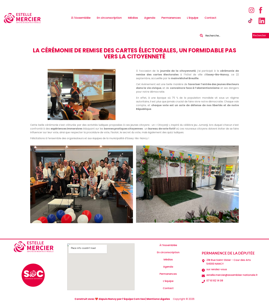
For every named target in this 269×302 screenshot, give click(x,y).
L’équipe (192, 18)
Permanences (171, 18)
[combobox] (225, 35)
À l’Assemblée (81, 18)
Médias (133, 18)
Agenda (149, 18)
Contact (210, 18)
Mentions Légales (158, 299)
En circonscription (109, 18)
